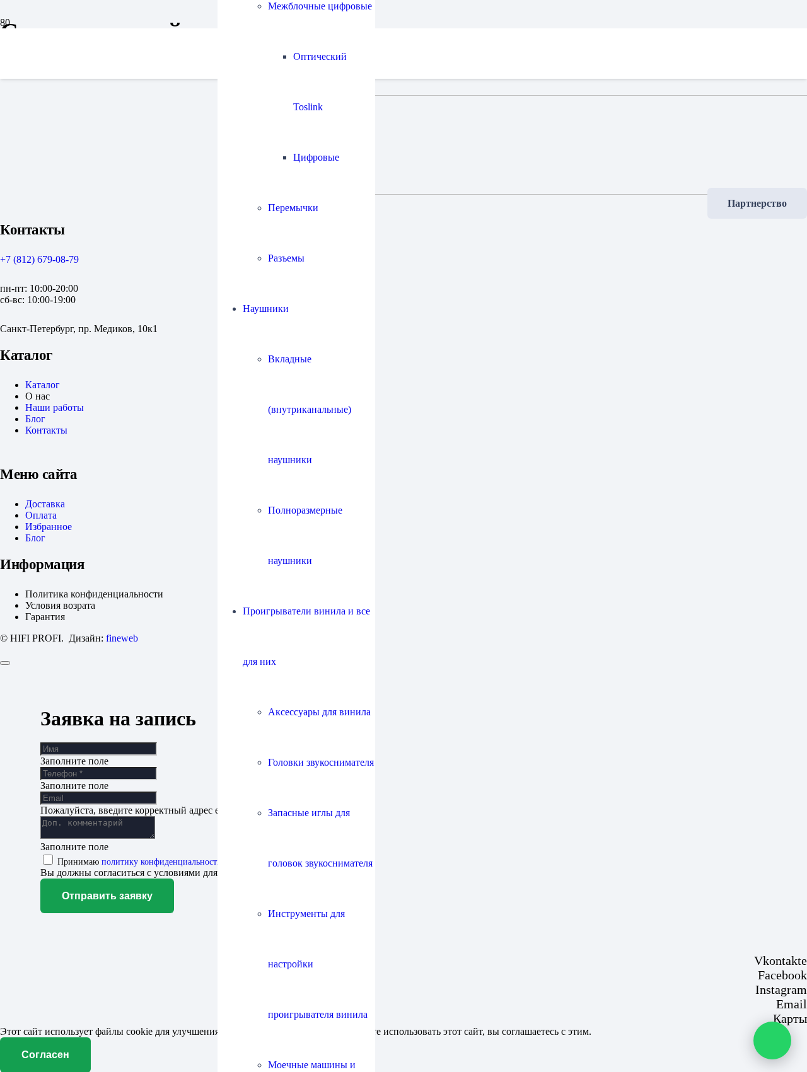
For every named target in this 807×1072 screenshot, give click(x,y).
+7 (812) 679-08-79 (39, 259)
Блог (35, 418)
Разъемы (286, 258)
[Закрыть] (5, 663)
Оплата (41, 515)
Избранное (48, 526)
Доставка (45, 504)
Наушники (266, 308)
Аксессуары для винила (319, 711)
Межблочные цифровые (320, 6)
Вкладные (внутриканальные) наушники (309, 409)
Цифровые (316, 157)
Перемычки (293, 207)
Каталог (42, 384)
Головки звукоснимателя (321, 762)
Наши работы (54, 407)
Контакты (46, 430)
